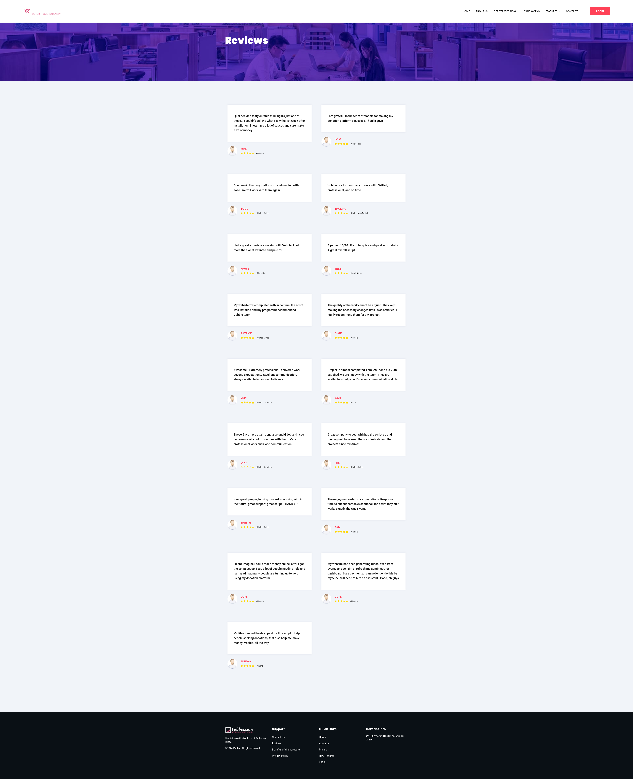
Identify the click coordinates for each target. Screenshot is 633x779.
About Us (482, 11)
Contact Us (278, 737)
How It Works (531, 11)
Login (600, 11)
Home (466, 11)
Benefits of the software (286, 749)
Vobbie (237, 748)
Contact (572, 11)
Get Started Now (505, 11)
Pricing (323, 749)
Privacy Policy (280, 755)
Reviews (277, 743)
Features (551, 11)
